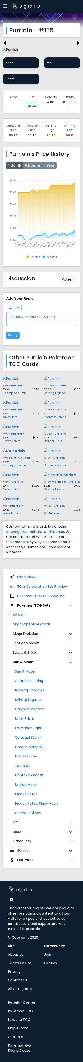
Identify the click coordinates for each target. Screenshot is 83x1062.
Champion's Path (14, 393)
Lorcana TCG (19, 1019)
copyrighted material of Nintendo (35, 531)
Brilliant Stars (53, 441)
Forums (50, 963)
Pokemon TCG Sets (33, 605)
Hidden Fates (26, 794)
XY (15, 822)
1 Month (14, 165)
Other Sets (22, 841)
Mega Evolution (25, 633)
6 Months (33, 165)
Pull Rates (25, 860)
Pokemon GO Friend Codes (19, 1048)
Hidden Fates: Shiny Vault (36, 803)
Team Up (23, 765)
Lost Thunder (26, 756)
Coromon (16, 1036)
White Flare (10, 417)
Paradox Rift (11, 489)
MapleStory (18, 1028)
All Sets (19, 614)
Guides (22, 850)
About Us (15, 954)
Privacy (14, 971)
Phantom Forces (55, 417)
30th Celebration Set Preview (42, 586)
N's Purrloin (16, 458)
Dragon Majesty (28, 746)
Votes (67, 279)
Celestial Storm (28, 737)
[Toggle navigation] (6, 6)
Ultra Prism (24, 718)
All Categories (20, 988)
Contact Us (17, 980)
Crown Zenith (11, 441)
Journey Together (14, 465)
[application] (41, 217)
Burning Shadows (29, 690)
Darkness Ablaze (55, 465)
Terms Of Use (19, 963)
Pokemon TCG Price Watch (40, 595)
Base (17, 831)
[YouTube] (11, 899)
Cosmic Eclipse (28, 812)
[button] (33, 257)
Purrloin (13, 385)
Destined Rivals (54, 489)
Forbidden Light (28, 728)
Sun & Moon (23, 661)
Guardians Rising (29, 680)
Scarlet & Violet (26, 643)
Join (47, 954)
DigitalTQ (29, 6)
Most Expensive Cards (32, 624)
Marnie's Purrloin (62, 482)
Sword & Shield (25, 652)
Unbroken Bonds (29, 775)
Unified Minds (31, 104)
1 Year (49, 165)
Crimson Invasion (29, 709)
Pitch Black (26, 577)
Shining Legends (55, 393)
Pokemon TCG (20, 1011)
